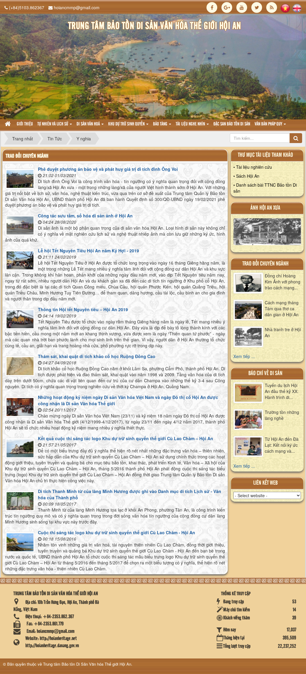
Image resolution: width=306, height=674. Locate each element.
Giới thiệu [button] (25, 124)
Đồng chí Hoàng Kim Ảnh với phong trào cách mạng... (282, 282)
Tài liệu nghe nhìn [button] (191, 124)
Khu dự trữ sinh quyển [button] (127, 124)
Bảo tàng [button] (160, 124)
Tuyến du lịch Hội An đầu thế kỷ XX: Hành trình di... (282, 391)
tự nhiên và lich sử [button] (53, 124)
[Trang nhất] (8, 124)
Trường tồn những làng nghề (282, 415)
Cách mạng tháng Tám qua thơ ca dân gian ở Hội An (282, 308)
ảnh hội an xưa (265, 208)
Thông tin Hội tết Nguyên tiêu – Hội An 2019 (83, 309)
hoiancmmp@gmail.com (77, 7)
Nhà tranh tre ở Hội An (283, 332)
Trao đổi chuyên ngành (265, 263)
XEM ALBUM (267, 233)
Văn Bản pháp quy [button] (269, 124)
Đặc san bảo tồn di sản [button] (231, 124)
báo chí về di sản (265, 373)
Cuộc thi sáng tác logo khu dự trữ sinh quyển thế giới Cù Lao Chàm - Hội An (116, 532)
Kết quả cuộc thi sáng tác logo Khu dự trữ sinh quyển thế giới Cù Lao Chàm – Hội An (125, 438)
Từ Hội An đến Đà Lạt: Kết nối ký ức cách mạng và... (282, 445)
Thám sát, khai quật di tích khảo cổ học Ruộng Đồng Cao (96, 356)
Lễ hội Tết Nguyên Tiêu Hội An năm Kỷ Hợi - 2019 (88, 251)
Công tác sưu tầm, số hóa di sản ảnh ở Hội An (85, 216)
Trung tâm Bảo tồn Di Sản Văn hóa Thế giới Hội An (87, 664)
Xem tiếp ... (244, 356)
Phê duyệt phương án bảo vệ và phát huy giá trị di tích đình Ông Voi (108, 169)
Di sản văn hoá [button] (88, 124)
